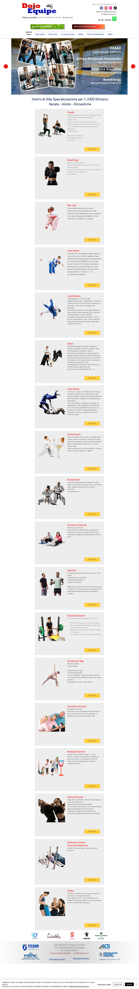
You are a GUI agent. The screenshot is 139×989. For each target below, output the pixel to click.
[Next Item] (133, 66)
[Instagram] (110, 8)
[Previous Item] (6, 66)
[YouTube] (106, 8)
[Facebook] (101, 8)
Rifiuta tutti (118, 984)
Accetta (129, 984)
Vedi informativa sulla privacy (79, 986)
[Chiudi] (136, 984)
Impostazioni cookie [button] (104, 984)
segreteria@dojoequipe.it (106, 12)
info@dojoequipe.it (109, 14)
